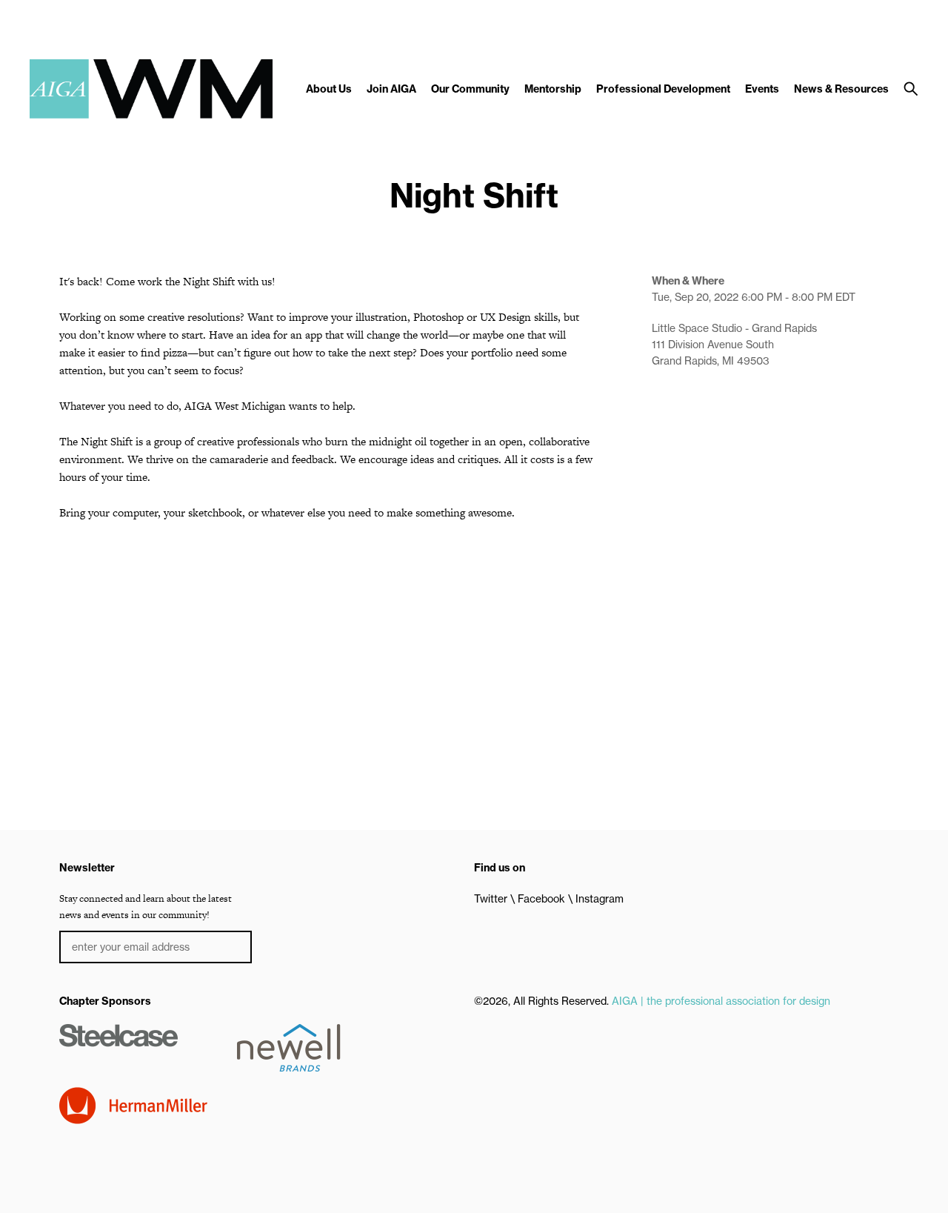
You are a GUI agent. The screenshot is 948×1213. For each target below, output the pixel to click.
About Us (329, 89)
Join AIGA (391, 89)
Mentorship (552, 89)
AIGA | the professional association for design (721, 1001)
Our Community (470, 89)
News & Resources (841, 89)
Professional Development (663, 89)
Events (762, 89)
